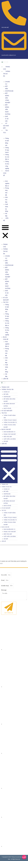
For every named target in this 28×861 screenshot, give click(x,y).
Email (3, 580)
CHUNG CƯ (7, 391)
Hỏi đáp (6, 441)
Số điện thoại (5, 585)
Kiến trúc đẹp (6, 200)
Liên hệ (5, 219)
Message (3, 590)
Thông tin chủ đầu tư (7, 157)
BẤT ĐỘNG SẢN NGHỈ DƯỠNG (7, 109)
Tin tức (5, 131)
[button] (5, 232)
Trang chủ (6, 68)
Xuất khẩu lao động (10, 439)
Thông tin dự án (6, 74)
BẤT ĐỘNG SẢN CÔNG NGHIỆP (7, 98)
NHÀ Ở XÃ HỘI (6, 119)
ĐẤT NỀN (6, 394)
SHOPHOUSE (9, 91)
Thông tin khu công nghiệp (10, 426)
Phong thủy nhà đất (10, 434)
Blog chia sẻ (6, 173)
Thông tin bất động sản (10, 416)
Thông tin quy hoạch (7, 150)
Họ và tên (4, 575)
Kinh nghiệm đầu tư (7, 183)
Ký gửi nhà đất (6, 126)
